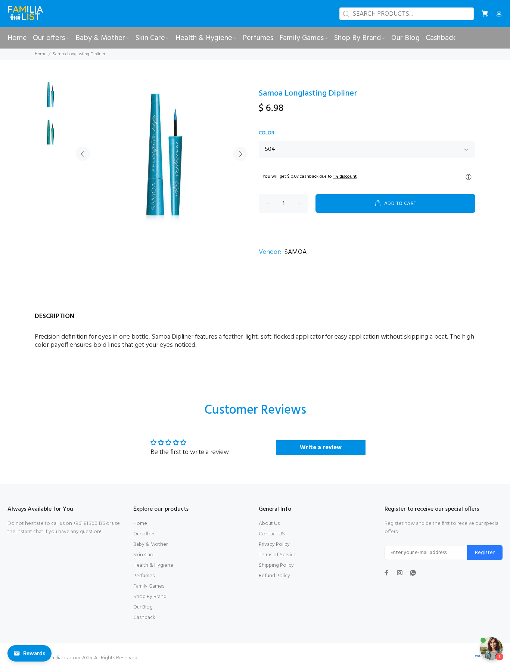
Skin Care (144, 555)
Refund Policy (274, 576)
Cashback (144, 617)
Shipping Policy (276, 565)
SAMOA (295, 252)
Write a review (321, 447)
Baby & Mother (150, 544)
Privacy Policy (274, 544)
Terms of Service (277, 555)
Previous (83, 154)
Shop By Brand (150, 596)
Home (40, 54)
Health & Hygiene (153, 565)
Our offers (144, 534)
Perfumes (144, 576)
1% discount (345, 176)
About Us (269, 523)
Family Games (148, 586)
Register (485, 552)
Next (240, 154)
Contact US (272, 534)
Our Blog (143, 607)
